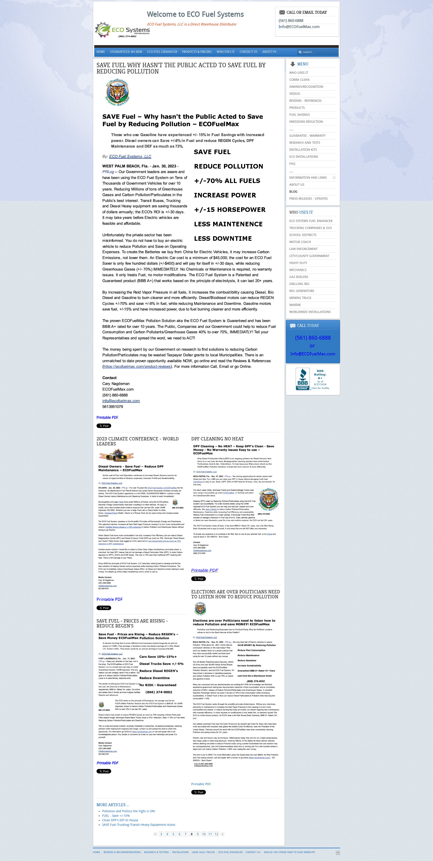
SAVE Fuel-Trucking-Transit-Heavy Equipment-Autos (138, 825)
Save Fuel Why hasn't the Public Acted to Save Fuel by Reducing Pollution (181, 68)
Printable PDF (107, 417)
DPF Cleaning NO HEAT (217, 439)
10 (204, 834)
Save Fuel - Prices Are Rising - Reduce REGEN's (132, 623)
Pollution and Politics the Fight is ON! (128, 811)
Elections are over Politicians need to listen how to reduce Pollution (235, 594)
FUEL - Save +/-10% (116, 816)
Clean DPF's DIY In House (120, 820)
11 (210, 834)
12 (216, 834)
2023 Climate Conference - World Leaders (138, 441)
